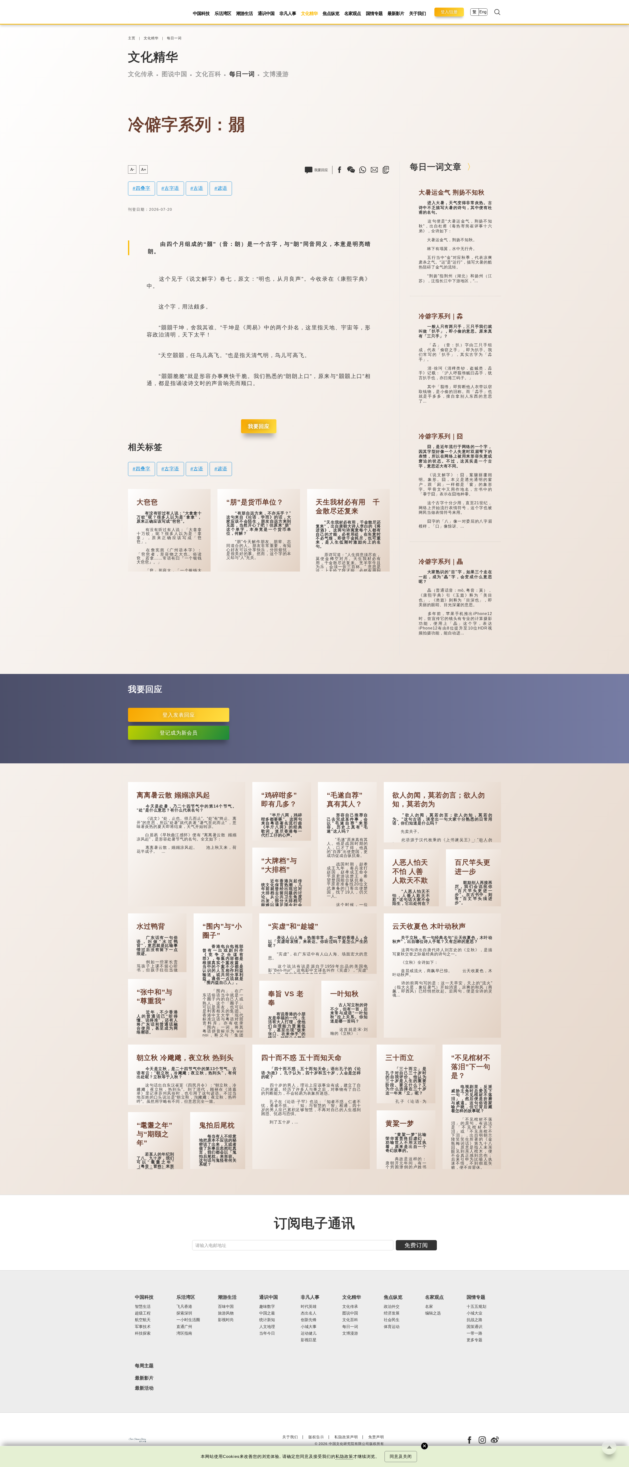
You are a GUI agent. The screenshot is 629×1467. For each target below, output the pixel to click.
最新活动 (144, 1388)
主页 (131, 38)
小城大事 (308, 1327)
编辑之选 (433, 1313)
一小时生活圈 (188, 1320)
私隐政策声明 (346, 1437)
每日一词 (174, 38)
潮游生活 (244, 13)
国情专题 (374, 13)
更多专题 (474, 1340)
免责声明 (376, 1437)
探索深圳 (184, 1313)
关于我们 (417, 13)
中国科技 (201, 13)
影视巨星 (308, 1340)
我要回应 (259, 426)
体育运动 (392, 1327)
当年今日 (267, 1333)
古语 (198, 188)
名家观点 (352, 13)
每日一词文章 (435, 166)
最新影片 (395, 13)
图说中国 (174, 73)
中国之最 (267, 1313)
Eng (482, 12)
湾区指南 (184, 1333)
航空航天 (143, 1320)
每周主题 (144, 1365)
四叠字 (143, 188)
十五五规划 (476, 1306)
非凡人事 (287, 13)
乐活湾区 (222, 13)
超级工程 (143, 1313)
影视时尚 (226, 1320)
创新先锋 (308, 1320)
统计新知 (267, 1320)
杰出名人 (308, 1313)
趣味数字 (267, 1306)
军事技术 (143, 1327)
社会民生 (392, 1320)
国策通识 (474, 1327)
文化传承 (141, 73)
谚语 (222, 188)
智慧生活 (143, 1306)
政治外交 (392, 1306)
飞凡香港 (184, 1306)
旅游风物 (226, 1313)
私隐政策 (344, 1456)
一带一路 (474, 1333)
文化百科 (208, 73)
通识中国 (266, 13)
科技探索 (143, 1333)
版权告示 (316, 1437)
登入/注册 (449, 12)
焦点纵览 (331, 13)
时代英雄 (308, 1306)
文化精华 (309, 13)
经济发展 (392, 1313)
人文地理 (267, 1327)
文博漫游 (276, 73)
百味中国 (226, 1306)
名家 (429, 1306)
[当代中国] (128, 12)
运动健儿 (308, 1333)
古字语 (171, 188)
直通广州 (184, 1327)
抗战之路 (474, 1320)
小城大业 (474, 1313)
